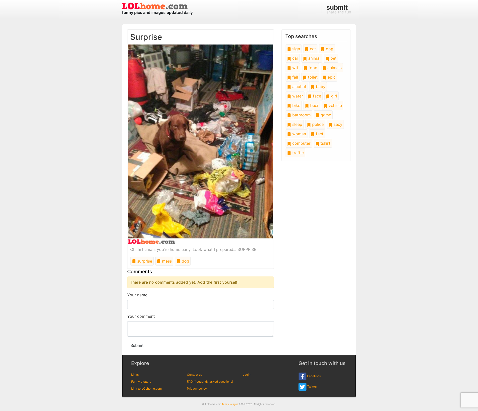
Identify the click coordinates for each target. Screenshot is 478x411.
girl (333, 95)
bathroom (301, 114)
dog (184, 261)
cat (312, 48)
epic (331, 77)
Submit (137, 345)
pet (333, 58)
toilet (312, 77)
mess (166, 261)
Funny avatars (141, 381)
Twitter (311, 386)
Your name (137, 294)
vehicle (334, 105)
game (325, 114)
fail (294, 77)
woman (298, 133)
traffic (297, 152)
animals (334, 67)
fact (319, 133)
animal (313, 58)
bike (295, 105)
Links (135, 374)
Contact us (194, 374)
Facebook (313, 376)
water (297, 95)
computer (300, 143)
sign (295, 48)
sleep (296, 124)
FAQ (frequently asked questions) (210, 381)
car (294, 58)
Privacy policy (197, 388)
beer (314, 105)
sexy (337, 124)
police (317, 124)
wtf (295, 67)
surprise (144, 261)
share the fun (338, 8)
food (312, 67)
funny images (230, 404)
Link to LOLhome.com (146, 388)
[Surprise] (200, 143)
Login (246, 374)
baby (320, 86)
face (316, 95)
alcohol (298, 86)
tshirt (324, 143)
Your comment (141, 316)
